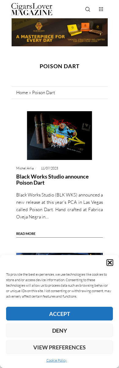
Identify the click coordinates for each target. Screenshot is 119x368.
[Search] (87, 9)
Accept (59, 313)
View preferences (59, 347)
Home (22, 92)
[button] (110, 263)
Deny (59, 330)
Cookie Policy (56, 360)
